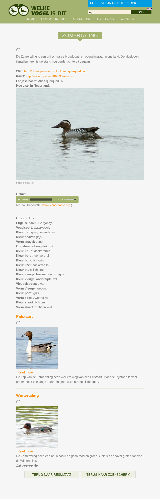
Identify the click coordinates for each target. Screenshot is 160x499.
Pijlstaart (24, 316)
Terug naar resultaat (51, 474)
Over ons (105, 19)
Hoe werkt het (54, 19)
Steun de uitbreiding (119, 3)
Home (30, 19)
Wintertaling (27, 395)
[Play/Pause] (18, 199)
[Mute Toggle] (63, 199)
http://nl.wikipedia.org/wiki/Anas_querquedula (54, 71)
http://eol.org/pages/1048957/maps (49, 76)
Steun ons (82, 19)
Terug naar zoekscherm (108, 474)
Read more (25, 372)
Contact (127, 19)
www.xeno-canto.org (56, 205)
